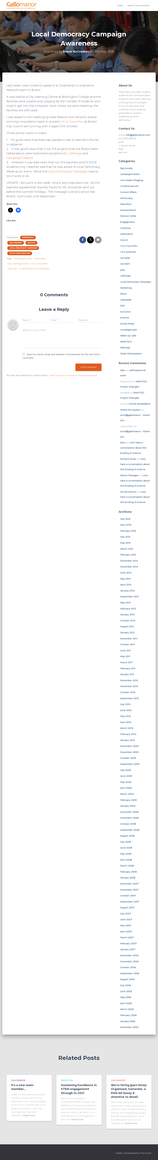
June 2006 (126, 991)
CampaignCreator (19, 158)
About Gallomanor (138, 5)
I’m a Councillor (72, 121)
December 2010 (129, 680)
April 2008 (126, 859)
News (123, 293)
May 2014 (125, 578)
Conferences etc (129, 186)
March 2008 (127, 865)
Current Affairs (128, 192)
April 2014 (125, 584)
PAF (122, 305)
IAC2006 (31, 243)
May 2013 (125, 602)
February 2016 (128, 530)
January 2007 (127, 949)
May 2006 (125, 997)
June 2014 (125, 572)
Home (120, 5)
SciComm (125, 311)
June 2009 (126, 776)
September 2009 (129, 764)
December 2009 (129, 746)
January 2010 (127, 740)
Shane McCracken (130, 409)
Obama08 (125, 299)
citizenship (39, 258)
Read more (29, 1115)
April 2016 (125, 524)
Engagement (127, 222)
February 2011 (128, 668)
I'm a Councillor (39, 263)
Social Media (127, 323)
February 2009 (128, 800)
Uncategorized (128, 329)
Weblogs (125, 347)
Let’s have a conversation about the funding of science (133, 447)
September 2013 (129, 596)
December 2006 (129, 955)
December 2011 (128, 638)
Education (125, 204)
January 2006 (127, 1021)
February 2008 (128, 871)
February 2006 (128, 1015)
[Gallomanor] (21, 5)
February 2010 (128, 734)
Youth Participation (19, 253)
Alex (122, 370)
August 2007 (127, 907)
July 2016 (125, 519)
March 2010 (126, 728)
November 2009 (129, 752)
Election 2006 (128, 216)
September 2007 (129, 901)
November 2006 (129, 961)
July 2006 (125, 985)
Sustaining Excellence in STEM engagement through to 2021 (79, 1089)
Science (124, 317)
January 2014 (127, 590)
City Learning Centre (18, 263)
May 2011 (125, 656)
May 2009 (125, 782)
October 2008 (128, 824)
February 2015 (128, 554)
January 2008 (127, 877)
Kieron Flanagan (129, 475)
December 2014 (129, 560)
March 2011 (126, 662)
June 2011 (125, 650)
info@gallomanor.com (138, 135)
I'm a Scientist (128, 252)
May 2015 (125, 542)
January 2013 (127, 614)
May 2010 (125, 716)
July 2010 (125, 704)
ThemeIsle (146, 1153)
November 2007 (129, 889)
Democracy (28, 237)
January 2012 (127, 632)
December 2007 (129, 883)
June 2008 (126, 847)
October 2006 (128, 967)
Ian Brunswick (128, 491)
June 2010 (126, 710)
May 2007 (125, 925)
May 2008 (125, 853)
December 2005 (129, 1027)
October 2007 (128, 895)
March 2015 (126, 548)
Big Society (126, 168)
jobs (122, 270)
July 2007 (125, 913)
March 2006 (127, 1009)
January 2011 (127, 674)
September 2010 (129, 698)
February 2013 (128, 608)
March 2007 (127, 937)
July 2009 (125, 770)
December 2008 (129, 812)
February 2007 (128, 943)
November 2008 (129, 817)
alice (122, 442)
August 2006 (127, 979)
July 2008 (125, 841)
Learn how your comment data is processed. (73, 375)
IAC (65, 153)
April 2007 (126, 931)
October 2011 (127, 644)
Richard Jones (128, 459)
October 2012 (127, 620)
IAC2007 (125, 263)
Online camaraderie (139, 403)
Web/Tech (126, 341)
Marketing (126, 288)
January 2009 (127, 806)
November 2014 (129, 566)
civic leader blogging (131, 180)
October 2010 (127, 692)
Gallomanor (15, 243)
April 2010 (125, 722)
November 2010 (129, 686)
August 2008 (127, 835)
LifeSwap (75, 153)
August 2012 (127, 626)
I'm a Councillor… (129, 246)
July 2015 (125, 536)
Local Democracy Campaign (68, 171)
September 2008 (129, 830)
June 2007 (126, 919)
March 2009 (127, 794)
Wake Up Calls (128, 335)
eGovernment (128, 210)
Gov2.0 (124, 240)
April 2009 (126, 788)
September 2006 (129, 973)
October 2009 (128, 758)
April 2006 (126, 1003)
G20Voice (125, 228)
